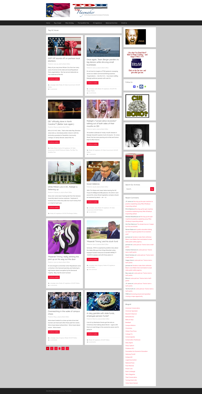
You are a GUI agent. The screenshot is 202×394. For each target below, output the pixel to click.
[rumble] (145, 86)
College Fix (129, 334)
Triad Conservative (131, 377)
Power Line (128, 368)
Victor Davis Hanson (131, 383)
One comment (93, 269)
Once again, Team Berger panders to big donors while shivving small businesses (103, 62)
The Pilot (72, 150)
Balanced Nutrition (111, 23)
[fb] (141, 87)
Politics (50, 87)
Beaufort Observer (131, 314)
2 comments (53, 89)
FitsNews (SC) (129, 348)
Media (60, 85)
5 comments (92, 342)
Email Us (124, 23)
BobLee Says (129, 319)
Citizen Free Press (131, 331)
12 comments (92, 212)
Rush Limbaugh (130, 371)
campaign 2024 (93, 208)
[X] (137, 86)
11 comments (92, 93)
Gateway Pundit (130, 354)
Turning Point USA (131, 380)
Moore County (58, 148)
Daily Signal (129, 342)
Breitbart (128, 322)
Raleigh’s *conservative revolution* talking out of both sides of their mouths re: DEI (101, 123)
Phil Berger (70, 213)
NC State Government (69, 85)
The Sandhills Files (83, 23)
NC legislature (97, 23)
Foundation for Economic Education (136, 351)
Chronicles (128, 328)
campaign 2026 (54, 85)
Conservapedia (130, 337)
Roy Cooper (57, 23)
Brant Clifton (66, 64)
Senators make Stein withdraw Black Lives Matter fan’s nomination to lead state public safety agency (138, 239)
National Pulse (129, 363)
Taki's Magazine (130, 374)
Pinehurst (62, 150)
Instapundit (128, 357)
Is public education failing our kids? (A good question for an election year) (138, 232)
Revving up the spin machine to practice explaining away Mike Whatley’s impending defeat (139, 204)
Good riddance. (93, 184)
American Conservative (132, 308)
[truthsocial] (134, 86)
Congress (100, 265)
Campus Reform (130, 325)
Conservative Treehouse (132, 340)
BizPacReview (129, 316)
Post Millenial (129, 365)
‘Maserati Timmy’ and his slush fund (102, 241)
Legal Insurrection (131, 360)
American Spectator (131, 311)
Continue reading (54, 79)
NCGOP (78, 85)
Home (48, 23)
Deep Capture (129, 345)
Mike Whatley (69, 23)
